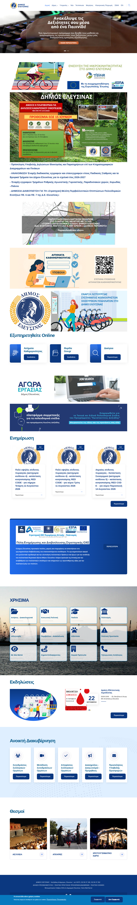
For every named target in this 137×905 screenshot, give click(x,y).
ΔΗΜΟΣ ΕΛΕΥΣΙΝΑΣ (42, 882)
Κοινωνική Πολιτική (49, 618)
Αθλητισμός (16, 636)
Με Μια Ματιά (17, 655)
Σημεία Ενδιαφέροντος (50, 655)
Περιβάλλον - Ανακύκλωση (52, 636)
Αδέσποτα (75, 636)
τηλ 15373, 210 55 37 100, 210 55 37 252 (87, 882)
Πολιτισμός (106, 618)
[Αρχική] (20, 5)
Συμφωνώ (98, 899)
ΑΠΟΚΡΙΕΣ (57, 854)
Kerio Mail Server (86, 888)
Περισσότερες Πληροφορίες (56, 899)
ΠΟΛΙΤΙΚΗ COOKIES (97, 885)
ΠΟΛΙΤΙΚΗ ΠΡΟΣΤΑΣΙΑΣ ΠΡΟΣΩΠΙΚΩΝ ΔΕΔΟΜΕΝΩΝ (72, 885)
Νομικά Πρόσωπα (78, 655)
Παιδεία (74, 618)
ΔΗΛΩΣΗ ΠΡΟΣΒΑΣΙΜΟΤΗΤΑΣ (43, 885)
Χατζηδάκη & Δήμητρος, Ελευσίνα (61, 882)
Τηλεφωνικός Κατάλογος (111, 655)
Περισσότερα (32, 357)
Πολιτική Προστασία (109, 636)
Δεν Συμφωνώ (114, 899)
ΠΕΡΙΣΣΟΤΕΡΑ (112, 546)
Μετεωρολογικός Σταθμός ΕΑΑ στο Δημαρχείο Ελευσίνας (62, 888)
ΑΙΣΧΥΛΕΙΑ (17, 854)
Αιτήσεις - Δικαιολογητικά (22, 618)
